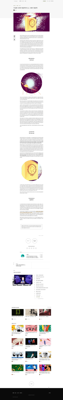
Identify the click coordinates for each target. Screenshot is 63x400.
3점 (31, 248)
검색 (48, 1)
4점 (34, 248)
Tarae (15, 0)
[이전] (48, 307)
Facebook (14, 38)
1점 (27, 248)
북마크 (14, 40)
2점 (29, 248)
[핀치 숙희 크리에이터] (22, 256)
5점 (36, 248)
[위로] (48, 388)
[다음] (50, 307)
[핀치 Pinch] (11, 1)
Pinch (14, 390)
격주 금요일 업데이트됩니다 (40, 298)
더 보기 (31, 383)
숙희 (14, 10)
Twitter (14, 36)
